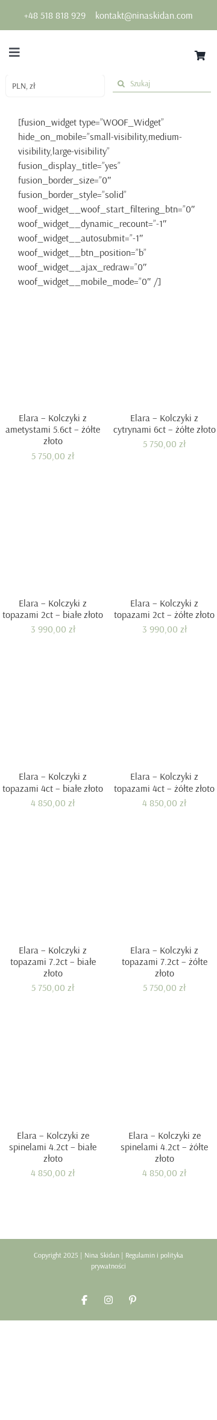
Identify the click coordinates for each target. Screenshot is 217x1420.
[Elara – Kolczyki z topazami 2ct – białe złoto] (52, 538)
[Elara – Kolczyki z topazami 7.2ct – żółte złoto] (164, 885)
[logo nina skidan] (108, 44)
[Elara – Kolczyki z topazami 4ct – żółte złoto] (164, 712)
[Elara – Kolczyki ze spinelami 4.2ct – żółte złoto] (164, 1071)
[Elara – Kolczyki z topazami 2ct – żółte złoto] (164, 538)
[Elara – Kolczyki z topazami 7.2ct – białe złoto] (52, 885)
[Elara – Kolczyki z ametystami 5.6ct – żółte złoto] (52, 353)
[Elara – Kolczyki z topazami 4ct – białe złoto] (52, 712)
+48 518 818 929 (55, 15)
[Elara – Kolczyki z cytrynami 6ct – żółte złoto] (164, 353)
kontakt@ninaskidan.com (144, 15)
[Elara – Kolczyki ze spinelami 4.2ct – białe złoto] (52, 1071)
